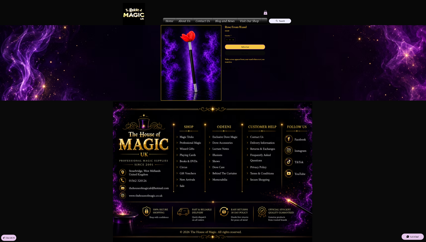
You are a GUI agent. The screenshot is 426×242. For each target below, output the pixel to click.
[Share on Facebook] (226, 68)
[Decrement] (226, 40)
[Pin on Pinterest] (230, 68)
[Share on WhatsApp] (234, 68)
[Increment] (233, 40)
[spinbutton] (230, 40)
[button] (265, 12)
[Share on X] (239, 68)
